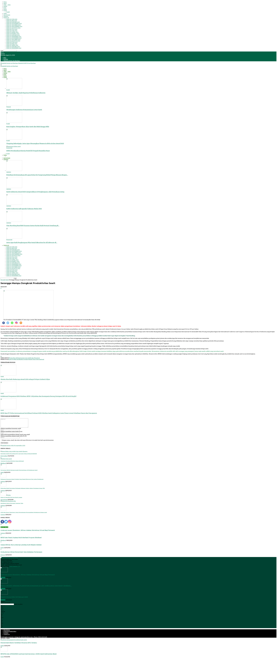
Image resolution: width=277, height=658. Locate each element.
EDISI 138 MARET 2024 (12, 33)
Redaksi (5, 633)
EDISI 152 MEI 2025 (11, 20)
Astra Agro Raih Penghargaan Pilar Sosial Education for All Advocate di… (31, 242)
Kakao (5, 6)
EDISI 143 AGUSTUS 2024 (13, 28)
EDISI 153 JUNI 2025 (11, 19)
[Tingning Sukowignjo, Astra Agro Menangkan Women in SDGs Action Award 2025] (14, 139)
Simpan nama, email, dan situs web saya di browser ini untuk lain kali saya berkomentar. (28, 440)
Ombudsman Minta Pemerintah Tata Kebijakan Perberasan (21, 552)
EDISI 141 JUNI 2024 (11, 30)
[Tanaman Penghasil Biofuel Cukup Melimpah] (6, 458)
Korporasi (9, 148)
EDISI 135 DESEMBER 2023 (13, 36)
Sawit (5, 3)
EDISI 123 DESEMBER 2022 (13, 48)
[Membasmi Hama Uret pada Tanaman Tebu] (8, 501)
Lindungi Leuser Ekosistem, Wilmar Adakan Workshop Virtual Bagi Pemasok (28, 530)
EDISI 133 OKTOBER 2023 (13, 39)
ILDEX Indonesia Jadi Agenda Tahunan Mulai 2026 (24, 209)
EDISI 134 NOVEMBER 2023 (14, 38)
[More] (20, 323)
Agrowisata (6, 15)
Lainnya (5, 16)
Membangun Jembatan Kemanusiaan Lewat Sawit (24, 110)
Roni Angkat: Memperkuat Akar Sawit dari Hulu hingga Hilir (27, 126)
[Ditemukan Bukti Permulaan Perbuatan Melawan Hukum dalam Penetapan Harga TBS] (3, 486)
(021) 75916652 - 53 (14, 566)
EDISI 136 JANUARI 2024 (13, 35)
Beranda (3, 280)
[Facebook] (3, 323)
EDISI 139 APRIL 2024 (12, 32)
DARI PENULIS (10, 362)
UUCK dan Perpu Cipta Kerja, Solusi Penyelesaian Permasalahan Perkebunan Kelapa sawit (24, 512)
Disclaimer (6, 630)
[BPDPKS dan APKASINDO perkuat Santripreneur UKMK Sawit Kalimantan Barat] (4, 651)
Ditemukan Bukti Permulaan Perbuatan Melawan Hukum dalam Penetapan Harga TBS (23, 488)
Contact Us (6, 634)
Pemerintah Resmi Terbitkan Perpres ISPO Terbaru (19, 643)
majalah (3, 600)
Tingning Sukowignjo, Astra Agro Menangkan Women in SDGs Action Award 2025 (35, 143)
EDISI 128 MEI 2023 (11, 43)
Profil (5, 10)
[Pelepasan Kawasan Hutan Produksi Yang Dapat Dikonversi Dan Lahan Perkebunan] (3, 477)
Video (5, 13)
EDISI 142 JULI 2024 (11, 29)
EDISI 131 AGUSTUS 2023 (13, 41)
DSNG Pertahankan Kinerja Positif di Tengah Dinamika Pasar (28, 151)
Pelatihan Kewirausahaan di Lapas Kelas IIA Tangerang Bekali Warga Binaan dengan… (37, 175)
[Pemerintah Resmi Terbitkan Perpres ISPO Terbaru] (14, 640)
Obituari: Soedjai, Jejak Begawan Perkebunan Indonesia (25, 93)
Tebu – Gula (6, 4)
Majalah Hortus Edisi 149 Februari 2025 (14, 597)
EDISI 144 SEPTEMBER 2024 (14, 26)
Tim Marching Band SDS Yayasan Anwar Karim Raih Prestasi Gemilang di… (32, 225)
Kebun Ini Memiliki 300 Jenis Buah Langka (11, 497)
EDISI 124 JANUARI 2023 (13, 46)
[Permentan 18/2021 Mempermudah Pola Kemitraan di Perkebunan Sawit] (3, 468)
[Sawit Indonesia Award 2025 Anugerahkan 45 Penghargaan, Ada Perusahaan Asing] (14, 187)
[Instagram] (15, 323)
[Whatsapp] (11, 323)
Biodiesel (3, 463)
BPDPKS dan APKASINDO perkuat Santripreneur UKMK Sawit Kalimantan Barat (29, 654)
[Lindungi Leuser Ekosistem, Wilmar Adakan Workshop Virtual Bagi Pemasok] (4, 571)
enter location (18, 604)
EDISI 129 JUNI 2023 (11, 42)
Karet (5, 9)
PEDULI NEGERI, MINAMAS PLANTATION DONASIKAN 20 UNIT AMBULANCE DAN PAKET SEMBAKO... (36, 586)
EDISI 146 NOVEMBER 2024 (14, 23)
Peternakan (4, 456)
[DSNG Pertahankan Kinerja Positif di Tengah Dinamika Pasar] (13, 146)
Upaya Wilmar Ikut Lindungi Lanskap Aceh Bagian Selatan (21, 545)
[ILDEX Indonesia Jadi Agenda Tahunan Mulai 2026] (14, 204)
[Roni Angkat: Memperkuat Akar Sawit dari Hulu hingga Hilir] (14, 122)
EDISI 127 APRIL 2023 (12, 45)
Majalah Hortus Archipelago (11, 60)
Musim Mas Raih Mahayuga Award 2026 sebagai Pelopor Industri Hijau (25, 379)
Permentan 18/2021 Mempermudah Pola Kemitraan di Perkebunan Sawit (19, 470)
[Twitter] (7, 323)
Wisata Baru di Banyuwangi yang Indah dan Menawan (24, 358)
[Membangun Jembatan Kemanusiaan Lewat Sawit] (14, 105)
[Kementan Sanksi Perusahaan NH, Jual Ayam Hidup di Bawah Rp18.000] (14, 451)
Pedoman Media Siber (9, 631)
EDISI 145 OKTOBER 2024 (13, 25)
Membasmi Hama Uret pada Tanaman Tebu (12, 503)
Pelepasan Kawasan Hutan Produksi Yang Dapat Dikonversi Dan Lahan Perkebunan (22, 479)
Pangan (8, 106)
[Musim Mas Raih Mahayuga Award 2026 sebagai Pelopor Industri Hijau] (8, 375)
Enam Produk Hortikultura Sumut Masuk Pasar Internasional (26, 359)
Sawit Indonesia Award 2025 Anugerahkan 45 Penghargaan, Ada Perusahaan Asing (35, 192)
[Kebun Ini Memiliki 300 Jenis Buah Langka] (6, 495)
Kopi (4, 7)
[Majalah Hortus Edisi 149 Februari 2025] (4, 594)
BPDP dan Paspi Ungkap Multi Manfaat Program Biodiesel (21, 537)
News (5, 2)
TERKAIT (3, 362)
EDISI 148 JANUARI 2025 (13, 22)
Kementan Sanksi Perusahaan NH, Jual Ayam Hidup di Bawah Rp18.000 (19, 453)
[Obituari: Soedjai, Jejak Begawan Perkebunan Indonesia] (14, 88)
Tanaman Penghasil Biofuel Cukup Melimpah (12, 461)
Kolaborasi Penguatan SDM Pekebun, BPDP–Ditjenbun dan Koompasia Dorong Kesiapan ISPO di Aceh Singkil (38, 396)
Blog (4, 57)
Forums (5, 59)
